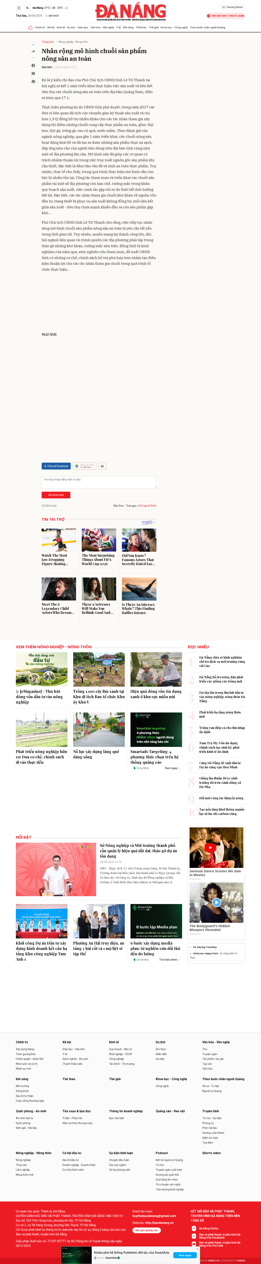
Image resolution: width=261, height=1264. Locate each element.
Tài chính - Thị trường (122, 1063)
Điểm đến (161, 1054)
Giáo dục (83, 27)
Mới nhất (54, 16)
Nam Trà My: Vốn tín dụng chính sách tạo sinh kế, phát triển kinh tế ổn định (219, 747)
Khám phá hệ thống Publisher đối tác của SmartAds (131, 1252)
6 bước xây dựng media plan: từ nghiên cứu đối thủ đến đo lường (155, 948)
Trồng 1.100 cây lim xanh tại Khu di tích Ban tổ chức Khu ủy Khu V (99, 696)
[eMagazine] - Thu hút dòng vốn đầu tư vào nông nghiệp (39, 696)
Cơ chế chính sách (73, 1169)
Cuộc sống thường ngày (30, 1100)
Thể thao (141, 27)
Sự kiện (160, 1058)
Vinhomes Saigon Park (205, 953)
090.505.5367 (219, 15)
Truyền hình (210, 1111)
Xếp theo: (118, 505)
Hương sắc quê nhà (167, 1174)
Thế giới (153, 27)
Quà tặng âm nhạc (167, 1179)
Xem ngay (185, 1255)
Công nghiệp (116, 1058)
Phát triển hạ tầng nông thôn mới (220, 714)
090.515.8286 (236, 15)
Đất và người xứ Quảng (169, 1160)
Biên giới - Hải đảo (26, 1127)
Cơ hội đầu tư (71, 1153)
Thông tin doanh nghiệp (126, 1111)
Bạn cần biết (116, 1118)
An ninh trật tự (24, 1118)
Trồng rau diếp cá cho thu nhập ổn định (222, 730)
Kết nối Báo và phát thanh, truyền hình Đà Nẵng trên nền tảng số (215, 1216)
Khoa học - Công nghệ (174, 27)
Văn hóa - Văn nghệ (102, 27)
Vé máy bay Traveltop (205, 947)
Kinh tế (61, 27)
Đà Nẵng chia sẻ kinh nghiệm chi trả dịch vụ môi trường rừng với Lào (222, 661)
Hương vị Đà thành (213, 1132)
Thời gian (131, 505)
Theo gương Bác (26, 1054)
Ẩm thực (161, 1049)
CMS (214, 1260)
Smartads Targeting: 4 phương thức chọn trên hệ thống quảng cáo (154, 757)
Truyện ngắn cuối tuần (169, 1169)
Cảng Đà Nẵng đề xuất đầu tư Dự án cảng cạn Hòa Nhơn (220, 765)
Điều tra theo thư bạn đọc (77, 1123)
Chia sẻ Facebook (57, 466)
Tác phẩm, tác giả (213, 1058)
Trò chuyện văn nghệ (168, 1184)
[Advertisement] (99, 303)
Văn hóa (207, 1068)
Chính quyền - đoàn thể (29, 1058)
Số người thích (147, 505)
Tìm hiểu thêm (168, 959)
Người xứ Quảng (212, 1091)
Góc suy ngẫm (117, 1165)
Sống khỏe (22, 1091)
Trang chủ (48, 41)
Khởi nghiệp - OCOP (120, 1054)
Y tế (118, 27)
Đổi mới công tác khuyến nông (221, 798)
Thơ (204, 1049)
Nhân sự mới (23, 1068)
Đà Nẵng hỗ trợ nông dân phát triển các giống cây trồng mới (221, 679)
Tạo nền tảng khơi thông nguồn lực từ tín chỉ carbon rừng (221, 811)
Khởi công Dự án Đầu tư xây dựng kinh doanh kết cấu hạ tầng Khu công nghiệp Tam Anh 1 (41, 951)
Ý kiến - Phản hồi (72, 1118)
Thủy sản (21, 1165)
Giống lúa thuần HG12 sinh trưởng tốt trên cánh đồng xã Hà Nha (220, 782)
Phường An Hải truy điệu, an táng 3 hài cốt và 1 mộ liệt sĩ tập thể (98, 948)
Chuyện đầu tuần (119, 1160)
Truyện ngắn (209, 1054)
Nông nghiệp (23, 1160)
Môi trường (22, 1086)
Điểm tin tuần (210, 1137)
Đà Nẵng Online (208, 1228)
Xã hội (50, 27)
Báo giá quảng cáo (146, 1230)
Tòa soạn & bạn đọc (76, 1111)
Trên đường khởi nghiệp (170, 1189)
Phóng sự (208, 1123)
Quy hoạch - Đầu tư (120, 1049)
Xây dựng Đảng (25, 1049)
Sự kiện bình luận (121, 1153)
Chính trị (40, 27)
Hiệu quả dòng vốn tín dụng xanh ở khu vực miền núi (156, 694)
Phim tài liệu (209, 1127)
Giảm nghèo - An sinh (75, 1058)
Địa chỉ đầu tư (70, 1160)
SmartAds (111, 1258)
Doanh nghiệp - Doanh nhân (79, 1165)
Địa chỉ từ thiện (24, 1095)
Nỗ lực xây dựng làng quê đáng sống (96, 754)
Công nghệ (162, 1086)
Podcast (162, 1153)
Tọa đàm (207, 1142)
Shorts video (211, 1153)
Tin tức (160, 1165)
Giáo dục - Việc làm (73, 1049)
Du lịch (71, 27)
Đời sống (128, 27)
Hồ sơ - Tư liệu (210, 1086)
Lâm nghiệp (23, 1169)
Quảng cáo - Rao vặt (170, 1111)
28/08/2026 (29, 15)
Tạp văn (207, 1063)
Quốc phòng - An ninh (31, 1111)
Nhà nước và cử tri (26, 1063)
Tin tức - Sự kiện (212, 1118)
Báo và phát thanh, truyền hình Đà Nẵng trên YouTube (219, 1244)
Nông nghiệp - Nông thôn (73, 41)
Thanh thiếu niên (72, 1063)
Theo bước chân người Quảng (207, 27)
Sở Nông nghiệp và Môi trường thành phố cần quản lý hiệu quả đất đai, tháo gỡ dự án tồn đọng (138, 851)
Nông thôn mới (24, 1174)
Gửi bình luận (56, 494)
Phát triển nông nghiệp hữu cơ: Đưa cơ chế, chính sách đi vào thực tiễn (41, 757)
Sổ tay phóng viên (119, 1169)
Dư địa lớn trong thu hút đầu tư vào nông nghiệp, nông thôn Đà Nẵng (222, 696)
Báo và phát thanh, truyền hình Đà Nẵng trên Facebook (219, 1236)
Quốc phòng (23, 1123)
